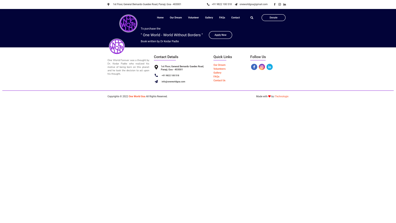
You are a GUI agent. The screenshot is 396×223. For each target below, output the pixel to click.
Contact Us (219, 80)
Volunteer (193, 17)
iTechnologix (281, 96)
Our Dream (176, 17)
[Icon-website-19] (274, 4)
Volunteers (219, 68)
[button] (251, 17)
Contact (235, 17)
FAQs (222, 17)
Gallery (209, 17)
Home (160, 17)
